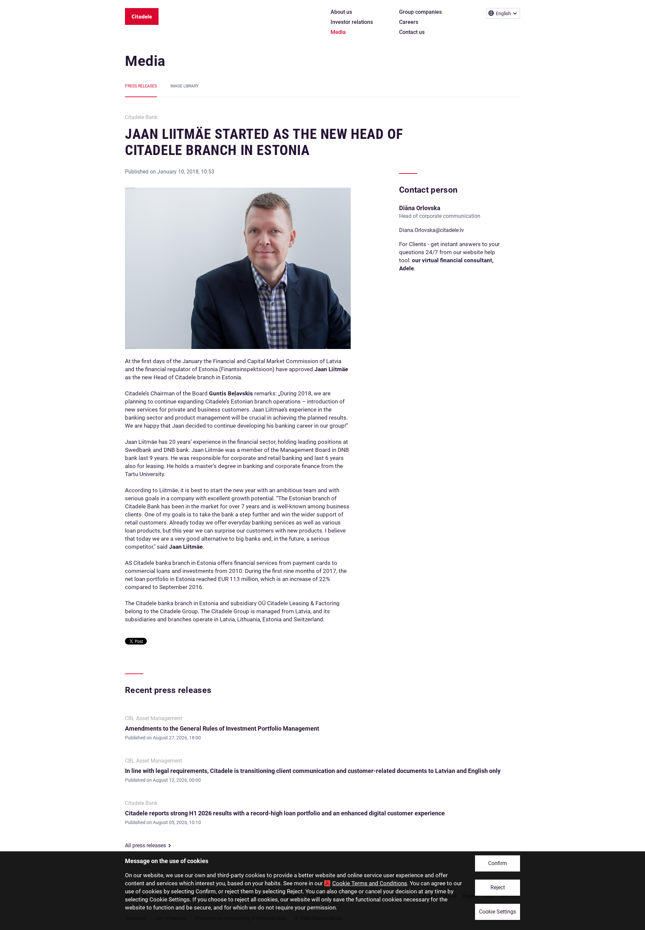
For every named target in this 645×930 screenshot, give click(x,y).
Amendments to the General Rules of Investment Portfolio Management (222, 728)
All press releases (145, 845)
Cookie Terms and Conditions (369, 883)
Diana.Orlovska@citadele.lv (431, 230)
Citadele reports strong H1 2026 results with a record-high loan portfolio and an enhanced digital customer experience (285, 813)
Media (145, 61)
